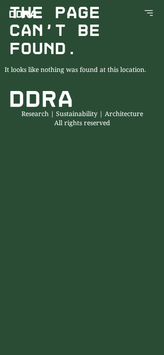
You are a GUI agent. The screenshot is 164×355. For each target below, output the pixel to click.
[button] (149, 14)
